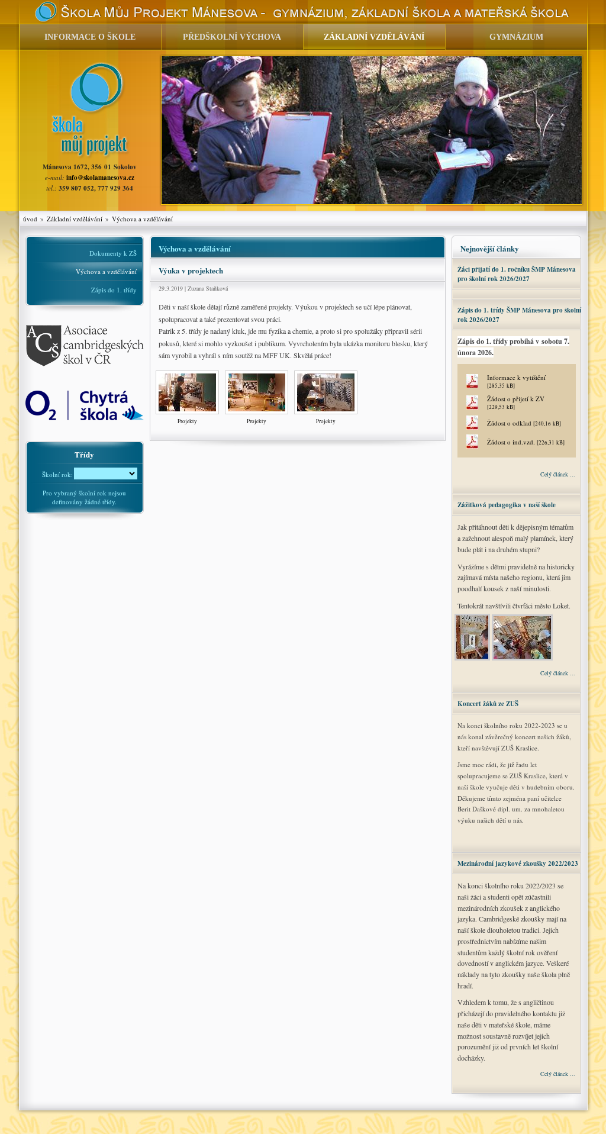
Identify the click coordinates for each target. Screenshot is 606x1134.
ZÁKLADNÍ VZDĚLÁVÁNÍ (374, 37)
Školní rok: (57, 473)
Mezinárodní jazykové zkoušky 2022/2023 (517, 863)
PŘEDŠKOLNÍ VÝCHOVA (232, 37)
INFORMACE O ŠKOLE (90, 37)
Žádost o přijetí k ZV (515, 402)
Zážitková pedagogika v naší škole (506, 505)
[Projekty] (187, 414)
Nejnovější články (489, 248)
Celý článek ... (557, 474)
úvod (30, 218)
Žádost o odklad (524, 422)
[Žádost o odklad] (472, 427)
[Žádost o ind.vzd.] (472, 446)
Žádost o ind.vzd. (526, 441)
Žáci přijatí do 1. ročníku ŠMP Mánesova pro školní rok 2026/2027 (516, 274)
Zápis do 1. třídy (114, 289)
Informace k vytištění (516, 381)
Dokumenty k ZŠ (113, 253)
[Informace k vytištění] (472, 385)
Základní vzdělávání (74, 218)
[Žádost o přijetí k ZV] (472, 406)
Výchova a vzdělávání (142, 218)
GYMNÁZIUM (516, 37)
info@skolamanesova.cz (100, 177)
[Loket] (473, 658)
